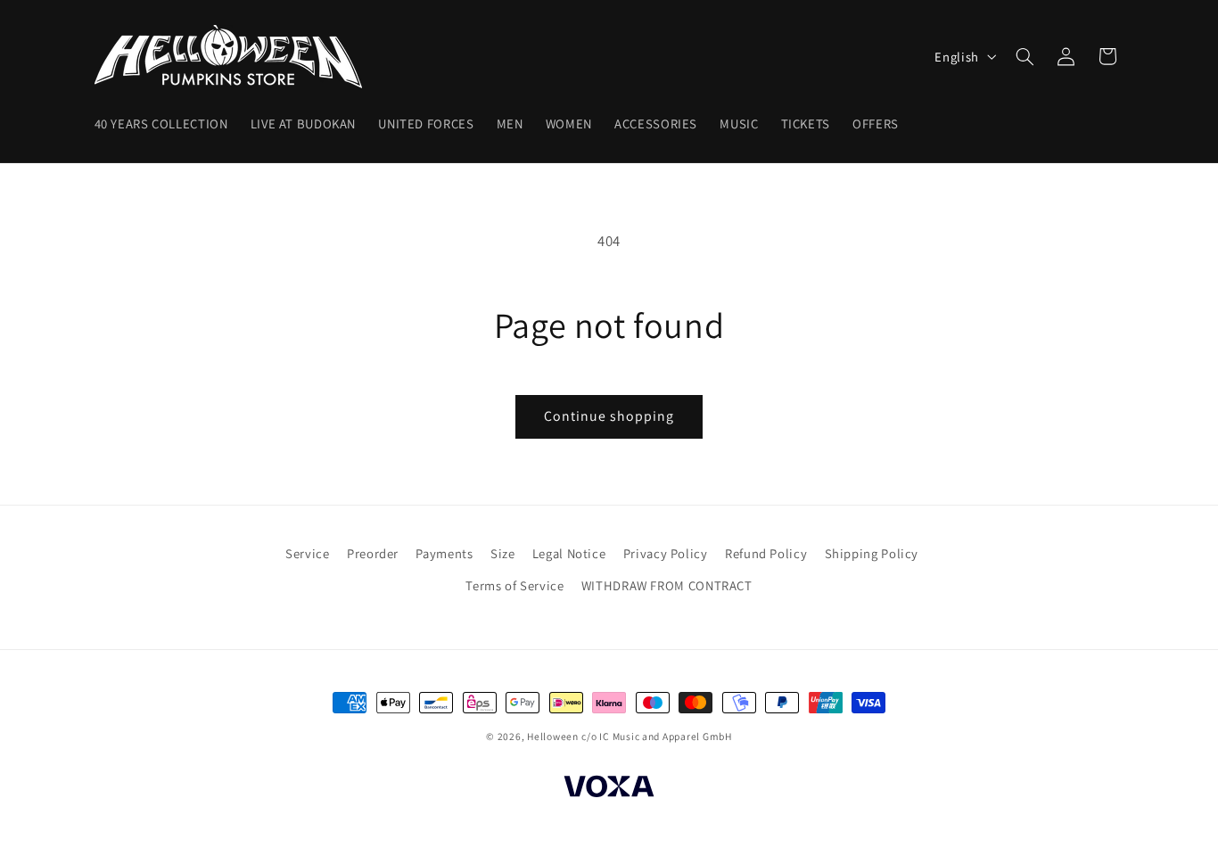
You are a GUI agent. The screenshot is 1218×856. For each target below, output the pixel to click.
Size (502, 553)
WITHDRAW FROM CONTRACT (667, 585)
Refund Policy (766, 553)
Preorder (373, 553)
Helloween (553, 736)
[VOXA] (609, 789)
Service (307, 553)
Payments (444, 553)
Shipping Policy (871, 553)
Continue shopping (609, 416)
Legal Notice (569, 553)
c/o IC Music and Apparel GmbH (656, 736)
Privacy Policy (665, 553)
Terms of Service (514, 585)
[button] (1024, 56)
